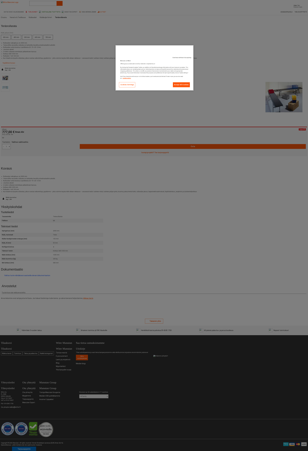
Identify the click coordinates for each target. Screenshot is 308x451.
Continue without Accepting (182, 57)
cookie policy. (127, 78)
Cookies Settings (127, 85)
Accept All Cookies (181, 85)
